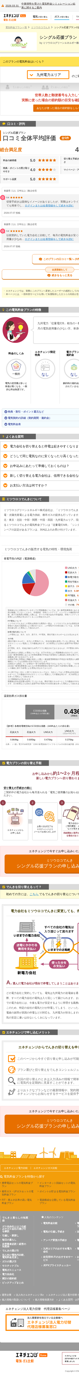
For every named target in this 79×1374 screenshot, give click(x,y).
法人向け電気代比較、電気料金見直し (14, 1256)
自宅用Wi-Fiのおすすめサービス (58, 1258)
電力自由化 (8, 1274)
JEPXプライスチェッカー (57, 1265)
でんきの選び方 (10, 1250)
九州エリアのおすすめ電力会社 (57, 1250)
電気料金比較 (50, 1223)
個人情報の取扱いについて (16, 1299)
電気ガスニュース (11, 1270)
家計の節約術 (9, 1278)
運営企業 (6, 1294)
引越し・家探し (10, 1235)
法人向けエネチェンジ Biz (30, 1294)
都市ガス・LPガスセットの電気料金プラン (17, 1193)
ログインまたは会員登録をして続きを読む (49, 205)
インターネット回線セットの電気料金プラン (57, 1184)
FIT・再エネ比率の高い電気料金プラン (17, 1201)
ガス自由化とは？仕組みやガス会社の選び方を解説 (14, 1229)
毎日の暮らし (9, 1239)
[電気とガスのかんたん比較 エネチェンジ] (16, 17)
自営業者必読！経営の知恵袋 (14, 1245)
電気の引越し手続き (54, 1231)
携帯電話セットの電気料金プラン (17, 1184)
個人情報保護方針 (44, 1299)
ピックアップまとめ (13, 1282)
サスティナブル (10, 1265)
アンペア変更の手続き (55, 1240)
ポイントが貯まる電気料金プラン (57, 1191)
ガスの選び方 (9, 1261)
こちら (34, 894)
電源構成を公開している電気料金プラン (57, 1201)
